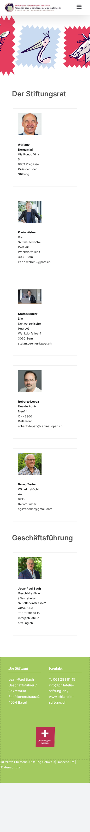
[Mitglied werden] (45, 730)
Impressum (65, 762)
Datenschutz (11, 767)
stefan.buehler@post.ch (34, 343)
